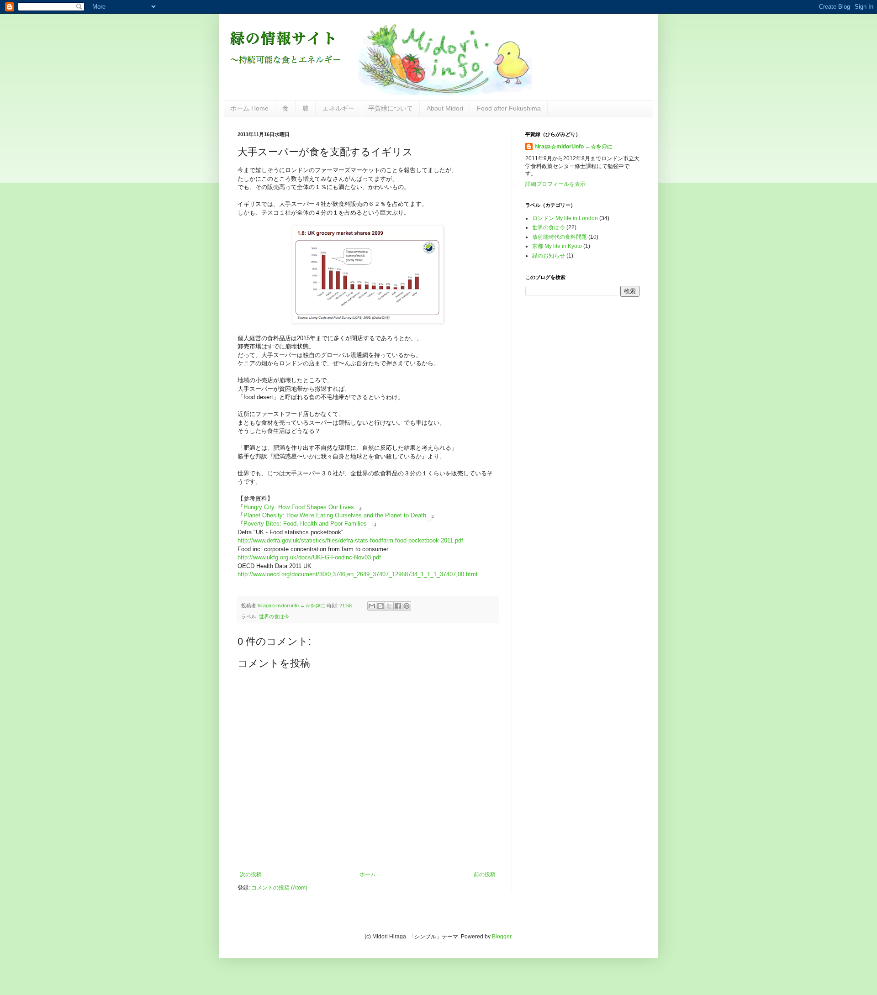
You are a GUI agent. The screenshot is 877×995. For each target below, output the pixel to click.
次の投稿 (251, 874)
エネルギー (338, 108)
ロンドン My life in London (565, 218)
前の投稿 (485, 874)
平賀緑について (390, 108)
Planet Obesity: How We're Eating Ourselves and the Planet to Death (334, 515)
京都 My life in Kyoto (557, 246)
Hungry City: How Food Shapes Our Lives (298, 507)
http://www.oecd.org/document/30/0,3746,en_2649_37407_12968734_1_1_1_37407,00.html (357, 574)
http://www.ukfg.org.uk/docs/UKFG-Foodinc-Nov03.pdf (309, 557)
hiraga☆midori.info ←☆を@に (573, 146)
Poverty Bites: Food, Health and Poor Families (305, 523)
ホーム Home (249, 108)
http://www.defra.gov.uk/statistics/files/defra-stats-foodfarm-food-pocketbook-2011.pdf (350, 540)
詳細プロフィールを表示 (555, 184)
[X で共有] (389, 606)
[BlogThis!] (380, 606)
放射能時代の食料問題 (559, 237)
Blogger (501, 936)
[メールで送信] (371, 606)
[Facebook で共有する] (397, 606)
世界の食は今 (274, 616)
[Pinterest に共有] (406, 606)
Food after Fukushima (509, 108)
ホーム (367, 874)
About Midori (445, 108)
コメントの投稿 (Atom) (279, 887)
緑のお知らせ (548, 256)
